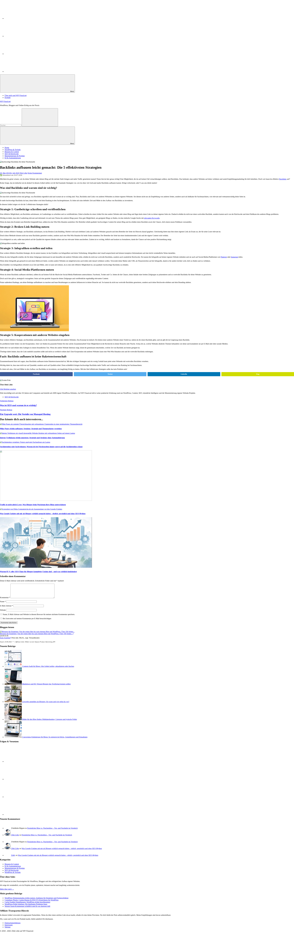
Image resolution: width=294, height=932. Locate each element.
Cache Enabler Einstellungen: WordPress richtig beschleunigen (27, 902)
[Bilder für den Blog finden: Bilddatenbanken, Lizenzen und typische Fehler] (13, 719)
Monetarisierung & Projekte (15, 156)
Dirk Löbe (23, 173)
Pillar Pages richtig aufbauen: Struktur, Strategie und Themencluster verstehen (31, 429)
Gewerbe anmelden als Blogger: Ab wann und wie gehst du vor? (45, 702)
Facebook (36, 374)
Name (3, 602)
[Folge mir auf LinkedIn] (22, 18)
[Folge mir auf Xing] (22, 71)
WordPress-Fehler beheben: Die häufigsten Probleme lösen (26, 904)
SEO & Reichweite (12, 154)
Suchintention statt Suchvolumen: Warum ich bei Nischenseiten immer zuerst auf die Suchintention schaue (41, 447)
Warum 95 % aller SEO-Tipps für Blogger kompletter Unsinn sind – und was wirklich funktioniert (38, 572)
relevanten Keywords (152, 218)
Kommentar (5, 597)
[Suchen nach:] (11, 125)
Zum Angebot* (5, 638)
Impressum (9, 925)
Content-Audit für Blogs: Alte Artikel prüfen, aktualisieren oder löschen (48, 666)
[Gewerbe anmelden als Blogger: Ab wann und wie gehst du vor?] (13, 702)
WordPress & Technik (13, 150)
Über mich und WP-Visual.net (16, 95)
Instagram (234, 257)
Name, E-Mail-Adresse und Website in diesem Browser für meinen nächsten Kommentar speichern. (39, 614)
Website (3, 610)
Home (7, 148)
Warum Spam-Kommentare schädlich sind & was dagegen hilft (27, 906)
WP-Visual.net (5, 101)
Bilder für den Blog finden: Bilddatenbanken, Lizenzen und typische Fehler (49, 719)
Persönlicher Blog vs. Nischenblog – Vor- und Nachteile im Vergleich (52, 828)
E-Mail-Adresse (6, 606)
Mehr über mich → (7, 889)
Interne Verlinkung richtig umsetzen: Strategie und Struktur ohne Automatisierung (32, 438)
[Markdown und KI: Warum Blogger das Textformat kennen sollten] (13, 684)
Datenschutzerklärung (12, 923)
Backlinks (282, 179)
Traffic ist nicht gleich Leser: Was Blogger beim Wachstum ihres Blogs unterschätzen (33, 505)
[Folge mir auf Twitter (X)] (22, 36)
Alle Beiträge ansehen (8, 389)
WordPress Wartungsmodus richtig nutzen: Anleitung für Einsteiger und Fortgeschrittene (36, 898)
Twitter (110, 374)
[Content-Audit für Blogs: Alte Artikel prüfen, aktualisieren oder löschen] (13, 666)
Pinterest (224, 257)
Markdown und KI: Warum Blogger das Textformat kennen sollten (46, 684)
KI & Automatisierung (13, 158)
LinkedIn (184, 374)
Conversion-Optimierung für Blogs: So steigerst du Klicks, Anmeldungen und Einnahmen (54, 737)
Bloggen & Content (12, 152)
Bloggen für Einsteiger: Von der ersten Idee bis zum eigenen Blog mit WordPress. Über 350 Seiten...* (37, 634)
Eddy (13, 855)
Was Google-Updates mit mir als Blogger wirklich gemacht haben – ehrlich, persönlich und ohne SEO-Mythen (42, 514)
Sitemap (7, 927)
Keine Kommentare (35, 173)
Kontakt (7, 98)
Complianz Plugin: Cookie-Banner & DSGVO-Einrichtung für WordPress (31, 900)
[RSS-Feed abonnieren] (22, 54)
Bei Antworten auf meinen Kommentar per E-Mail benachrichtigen (27, 618)
